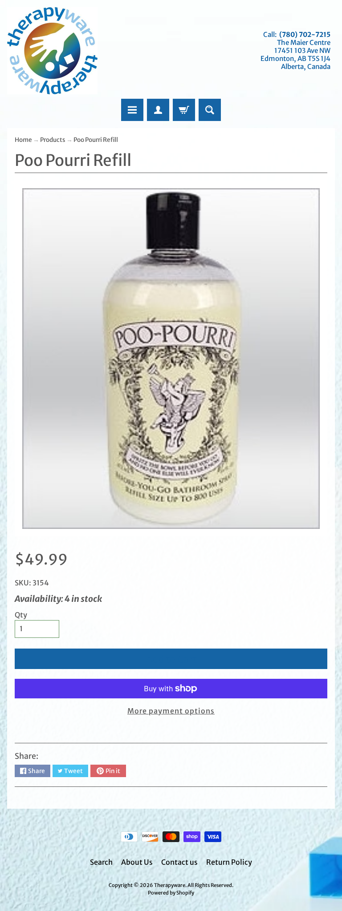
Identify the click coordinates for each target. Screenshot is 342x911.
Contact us (179, 862)
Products (52, 140)
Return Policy (229, 862)
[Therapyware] (52, 50)
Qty (21, 614)
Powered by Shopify (171, 893)
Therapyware (169, 885)
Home (23, 140)
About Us (137, 862)
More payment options (171, 710)
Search (101, 862)
